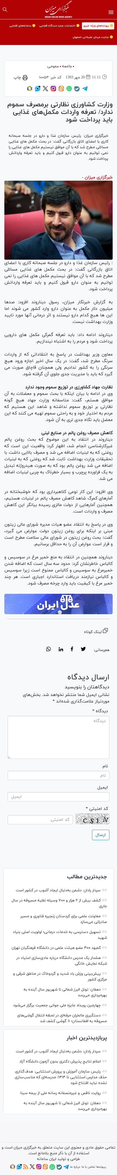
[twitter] (83, 650)
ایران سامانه (46, 1159)
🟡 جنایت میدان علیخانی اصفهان (93, 37)
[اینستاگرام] (53, 90)
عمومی (53, 66)
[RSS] (25, 1168)
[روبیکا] (29, 90)
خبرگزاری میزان (99, 177)
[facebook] (72, 650)
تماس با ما (88, 1167)
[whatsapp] (48, 650)
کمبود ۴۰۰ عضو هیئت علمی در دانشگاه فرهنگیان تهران (56, 947)
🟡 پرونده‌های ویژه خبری (98, 26)
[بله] (77, 91)
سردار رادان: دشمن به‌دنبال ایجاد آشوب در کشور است (58, 890)
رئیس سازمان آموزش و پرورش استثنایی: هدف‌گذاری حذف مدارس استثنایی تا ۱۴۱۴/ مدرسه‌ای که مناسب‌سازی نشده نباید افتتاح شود (61, 1077)
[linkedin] (61, 650)
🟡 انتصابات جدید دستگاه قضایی (59, 26)
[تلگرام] (85, 90)
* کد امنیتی (97, 809)
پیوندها (101, 1167)
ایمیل (102, 788)
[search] (5, 9)
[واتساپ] (69, 90)
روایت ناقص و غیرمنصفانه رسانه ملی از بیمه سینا (60, 1093)
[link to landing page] (58, 9)
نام (105, 766)
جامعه (67, 66)
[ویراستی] (37, 90)
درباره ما (75, 1167)
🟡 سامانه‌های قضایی (22, 26)
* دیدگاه (100, 711)
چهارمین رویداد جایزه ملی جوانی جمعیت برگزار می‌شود (57, 1005)
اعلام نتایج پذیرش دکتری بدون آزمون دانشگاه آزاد (60, 1061)
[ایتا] (61, 90)
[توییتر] (45, 90)
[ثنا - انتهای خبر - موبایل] (58, 604)
